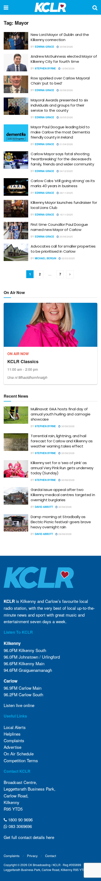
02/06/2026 (66, 90)
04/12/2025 (66, 171)
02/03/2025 (68, 258)
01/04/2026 (66, 144)
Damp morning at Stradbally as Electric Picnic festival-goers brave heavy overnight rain (61, 522)
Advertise (12, 747)
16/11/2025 (66, 214)
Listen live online (19, 705)
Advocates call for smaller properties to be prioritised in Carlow (63, 249)
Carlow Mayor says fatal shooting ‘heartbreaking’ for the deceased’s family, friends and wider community (62, 159)
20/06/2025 (66, 236)
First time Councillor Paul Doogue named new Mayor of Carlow (59, 227)
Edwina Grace (44, 46)
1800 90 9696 (20, 819)
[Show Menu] (6, 7)
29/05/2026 (66, 117)
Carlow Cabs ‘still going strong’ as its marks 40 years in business (63, 183)
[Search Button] (94, 7)
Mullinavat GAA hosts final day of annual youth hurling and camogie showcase (60, 414)
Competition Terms (21, 760)
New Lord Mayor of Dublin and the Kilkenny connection (60, 37)
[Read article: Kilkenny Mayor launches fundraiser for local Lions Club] (16, 209)
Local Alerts (15, 727)
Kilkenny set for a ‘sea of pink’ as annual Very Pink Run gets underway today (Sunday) (62, 468)
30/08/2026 (68, 426)
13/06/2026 (68, 68)
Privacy (32, 855)
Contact (50, 855)
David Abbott (44, 507)
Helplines (12, 734)
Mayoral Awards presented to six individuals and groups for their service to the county (59, 105)
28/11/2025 (66, 193)
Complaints (14, 740)
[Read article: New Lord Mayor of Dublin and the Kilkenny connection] (16, 41)
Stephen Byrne (45, 68)
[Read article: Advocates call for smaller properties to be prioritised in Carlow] (16, 252)
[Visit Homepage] (50, 7)
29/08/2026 (65, 534)
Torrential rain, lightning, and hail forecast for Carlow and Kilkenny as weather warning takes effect (62, 441)
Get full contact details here (29, 837)
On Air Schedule (19, 753)
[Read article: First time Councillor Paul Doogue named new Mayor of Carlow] (16, 230)
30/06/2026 (66, 46)
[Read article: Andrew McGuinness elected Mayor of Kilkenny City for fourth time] (16, 62)
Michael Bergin (45, 258)
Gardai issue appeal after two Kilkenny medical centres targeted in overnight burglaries (63, 494)
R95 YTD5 (13, 809)
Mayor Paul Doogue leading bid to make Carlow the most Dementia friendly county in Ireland (60, 132)
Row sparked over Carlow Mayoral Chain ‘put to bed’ (60, 81)
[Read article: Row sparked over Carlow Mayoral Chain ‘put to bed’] (16, 84)
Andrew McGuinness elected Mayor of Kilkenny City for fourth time (64, 59)
